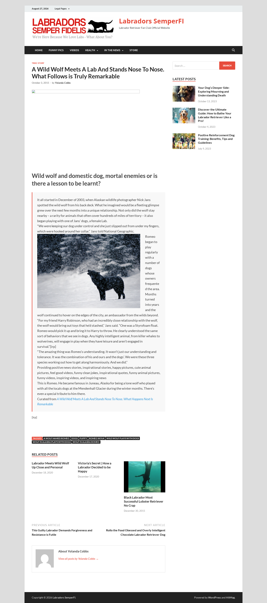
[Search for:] (204, 65)
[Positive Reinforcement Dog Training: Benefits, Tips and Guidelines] (184, 135)
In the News (112, 50)
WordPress (214, 597)
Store (134, 50)
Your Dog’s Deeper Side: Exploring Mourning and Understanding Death (213, 91)
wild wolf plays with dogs (122, 438)
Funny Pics (56, 50)
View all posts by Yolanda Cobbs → (78, 558)
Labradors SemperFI (151, 21)
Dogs (74, 438)
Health (90, 50)
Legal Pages (60, 8)
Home (39, 50)
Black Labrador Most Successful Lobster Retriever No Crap (143, 501)
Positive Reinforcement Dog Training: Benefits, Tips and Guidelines (216, 138)
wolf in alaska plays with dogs (52, 442)
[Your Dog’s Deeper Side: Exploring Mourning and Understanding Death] (184, 88)
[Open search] (233, 50)
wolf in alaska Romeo (86, 442)
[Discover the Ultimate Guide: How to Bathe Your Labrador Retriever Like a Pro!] (184, 110)
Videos (74, 50)
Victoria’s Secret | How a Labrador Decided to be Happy (94, 467)
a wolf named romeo (56, 438)
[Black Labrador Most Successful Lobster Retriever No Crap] (144, 478)
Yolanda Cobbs (63, 82)
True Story (38, 63)
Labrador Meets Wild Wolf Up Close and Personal (50, 465)
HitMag (230, 597)
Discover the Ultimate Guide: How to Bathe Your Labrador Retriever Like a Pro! (214, 115)
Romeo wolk (96, 438)
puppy (83, 438)
